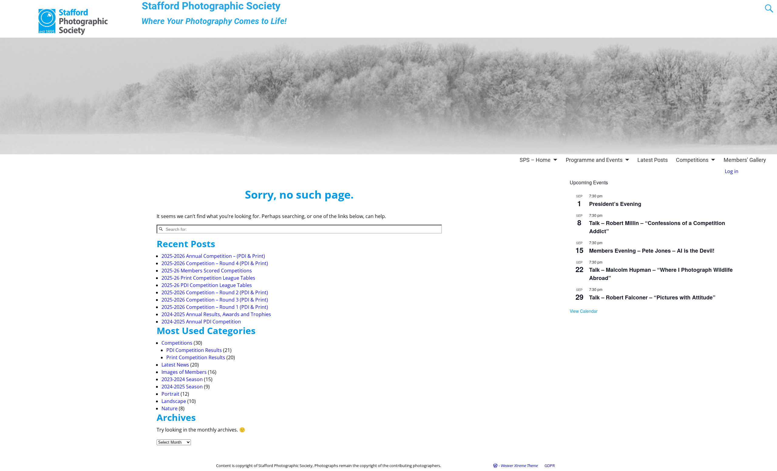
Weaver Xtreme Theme (519, 465)
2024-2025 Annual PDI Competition (201, 321)
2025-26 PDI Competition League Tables (206, 285)
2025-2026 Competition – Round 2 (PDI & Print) (214, 292)
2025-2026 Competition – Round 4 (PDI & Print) (214, 263)
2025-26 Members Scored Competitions (206, 270)
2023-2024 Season (182, 379)
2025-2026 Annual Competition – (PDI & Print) (213, 256)
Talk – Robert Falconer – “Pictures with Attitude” (652, 297)
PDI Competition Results (194, 350)
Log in (731, 171)
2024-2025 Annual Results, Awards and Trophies (216, 314)
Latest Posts (652, 160)
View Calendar (584, 311)
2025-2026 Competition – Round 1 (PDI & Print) (214, 307)
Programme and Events (594, 160)
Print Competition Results (195, 357)
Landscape (173, 401)
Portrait (170, 394)
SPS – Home (535, 160)
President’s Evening (615, 204)
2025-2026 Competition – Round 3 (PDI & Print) (214, 299)
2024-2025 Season (182, 386)
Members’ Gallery (745, 160)
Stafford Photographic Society (211, 6)
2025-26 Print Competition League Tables (208, 278)
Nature (169, 408)
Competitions (692, 160)
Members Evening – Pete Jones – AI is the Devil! (651, 250)
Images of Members (184, 372)
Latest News (175, 364)
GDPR (550, 465)
